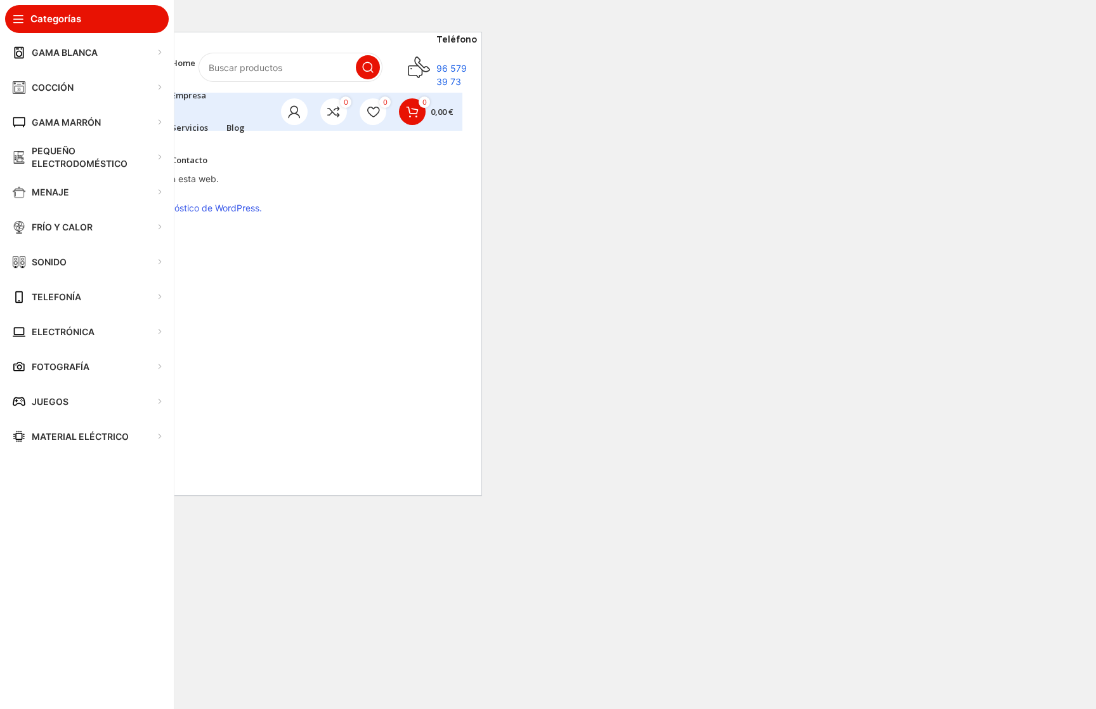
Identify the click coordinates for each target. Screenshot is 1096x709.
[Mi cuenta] (294, 111)
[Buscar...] (368, 67)
